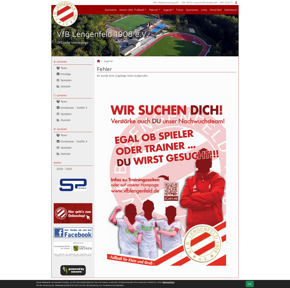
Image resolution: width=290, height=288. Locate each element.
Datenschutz (168, 282)
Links (204, 9)
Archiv (57, 162)
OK (250, 283)
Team (63, 67)
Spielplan (66, 80)
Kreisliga (65, 73)
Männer (153, 9)
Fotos (179, 9)
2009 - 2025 (64, 168)
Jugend (167, 9)
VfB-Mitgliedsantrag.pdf (165, 2)
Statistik (65, 86)
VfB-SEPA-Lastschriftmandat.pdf (199, 2)
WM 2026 (225, 2)
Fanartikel (216, 9)
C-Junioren (60, 95)
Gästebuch (230, 9)
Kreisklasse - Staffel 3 (73, 141)
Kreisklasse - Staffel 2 (73, 107)
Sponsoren (192, 9)
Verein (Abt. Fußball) (131, 9)
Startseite (111, 9)
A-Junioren (60, 61)
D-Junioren (60, 128)
